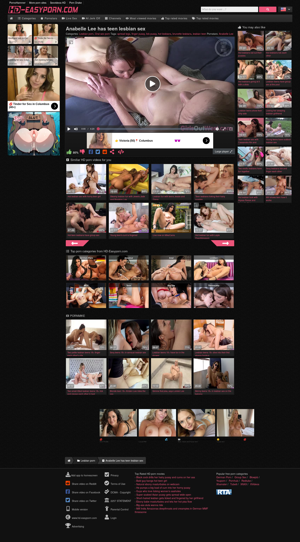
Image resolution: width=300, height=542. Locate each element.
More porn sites (37, 2)
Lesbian (214, 257)
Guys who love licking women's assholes (158, 491)
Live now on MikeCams (164, 235)
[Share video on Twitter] (98, 152)
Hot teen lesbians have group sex (83, 235)
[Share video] (112, 152)
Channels (114, 18)
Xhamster (221, 484)
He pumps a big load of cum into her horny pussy (163, 487)
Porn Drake (75, 2)
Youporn (221, 480)
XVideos (254, 484)
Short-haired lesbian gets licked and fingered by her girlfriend (169, 498)
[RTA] (224, 493)
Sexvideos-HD (58, 2)
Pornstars (50, 18)
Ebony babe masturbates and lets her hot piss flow (164, 501)
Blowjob (254, 477)
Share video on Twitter (84, 501)
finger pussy (138, 33)
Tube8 (233, 484)
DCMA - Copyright (120, 492)
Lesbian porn (86, 33)
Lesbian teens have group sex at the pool (278, 83)
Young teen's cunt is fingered (123, 235)
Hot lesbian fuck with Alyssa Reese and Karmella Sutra (248, 200)
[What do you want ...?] (267, 9)
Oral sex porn (102, 33)
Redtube (246, 480)
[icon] (11, 18)
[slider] (155, 128)
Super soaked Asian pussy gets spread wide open (163, 494)
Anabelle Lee (226, 33)
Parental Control (119, 509)
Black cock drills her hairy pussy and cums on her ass (165, 477)
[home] (68, 460)
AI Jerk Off (92, 18)
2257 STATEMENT (120, 501)
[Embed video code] (121, 152)
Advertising (77, 526)
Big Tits (171, 285)
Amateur (128, 257)
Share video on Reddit (83, 484)
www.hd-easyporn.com (84, 518)
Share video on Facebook (85, 492)
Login (113, 518)
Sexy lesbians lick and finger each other (276, 170)
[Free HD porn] (46, 13)
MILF (86, 285)
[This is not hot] (82, 152)
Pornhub (233, 480)
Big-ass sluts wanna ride (149, 505)
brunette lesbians (182, 33)
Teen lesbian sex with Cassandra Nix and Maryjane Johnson (248, 142)
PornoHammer (17, 2)
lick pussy (151, 33)
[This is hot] (69, 152)
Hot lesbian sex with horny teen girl (84, 196)
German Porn (86, 257)
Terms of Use (117, 484)
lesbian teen (199, 33)
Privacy (114, 475)
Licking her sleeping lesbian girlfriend (275, 112)
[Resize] (224, 128)
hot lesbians (164, 33)
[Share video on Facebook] (91, 152)
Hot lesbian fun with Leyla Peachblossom (207, 236)
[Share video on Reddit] (105, 152)
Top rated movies (176, 18)
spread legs (123, 33)
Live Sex (71, 18)
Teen (128, 285)
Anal (171, 257)
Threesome (213, 285)
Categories (28, 18)
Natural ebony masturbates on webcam (158, 484)
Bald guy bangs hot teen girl (151, 480)
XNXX (243, 484)
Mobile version (79, 509)
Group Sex (240, 477)
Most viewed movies (142, 18)
